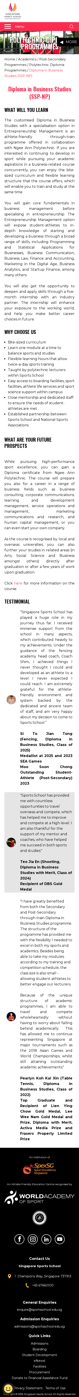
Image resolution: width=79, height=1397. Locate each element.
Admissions (39, 1343)
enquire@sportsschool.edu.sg (39, 1310)
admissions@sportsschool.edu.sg (39, 1326)
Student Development (39, 1355)
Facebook (19, 1239)
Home (9, 59)
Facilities (39, 1366)
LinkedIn (46, 1239)
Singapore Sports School (14, 11)
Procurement (39, 1372)
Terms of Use (55, 1388)
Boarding (39, 1349)
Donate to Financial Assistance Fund (39, 1378)
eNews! (39, 1361)
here (18, 583)
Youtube (60, 1239)
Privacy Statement (28, 1388)
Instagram (33, 1239)
